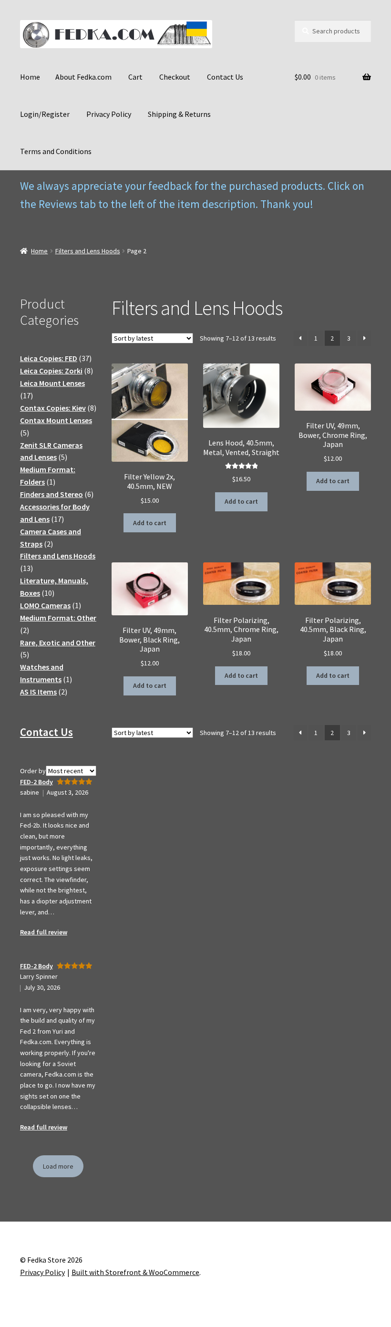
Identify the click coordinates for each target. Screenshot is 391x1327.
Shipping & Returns (179, 114)
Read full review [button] (43, 932)
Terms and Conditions (56, 151)
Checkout (174, 77)
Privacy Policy (108, 114)
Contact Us (225, 77)
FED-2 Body (36, 782)
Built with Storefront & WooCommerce (135, 1272)
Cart (135, 77)
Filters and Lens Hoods (87, 251)
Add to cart (149, 522)
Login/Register (45, 114)
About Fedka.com (83, 77)
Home (30, 77)
